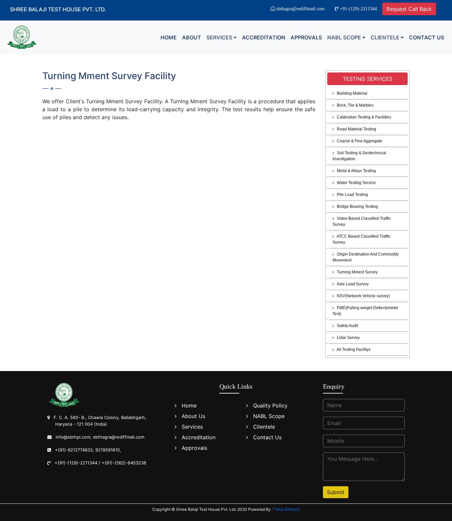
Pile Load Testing (351, 194)
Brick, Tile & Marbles (354, 105)
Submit (335, 492)
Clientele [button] (386, 37)
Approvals (306, 37)
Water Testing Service (355, 182)
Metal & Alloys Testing (355, 170)
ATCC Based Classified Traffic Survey (361, 239)
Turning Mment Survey (356, 272)
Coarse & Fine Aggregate (358, 141)
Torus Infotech (287, 509)
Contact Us (426, 37)
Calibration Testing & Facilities (362, 117)
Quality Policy (270, 405)
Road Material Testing (355, 129)
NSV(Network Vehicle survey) (362, 296)
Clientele (264, 426)
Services (192, 426)
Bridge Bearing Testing (356, 206)
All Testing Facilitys (352, 349)
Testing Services (367, 78)
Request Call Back (409, 9)
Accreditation (263, 37)
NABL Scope (269, 416)
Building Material (350, 93)
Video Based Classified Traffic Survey (362, 221)
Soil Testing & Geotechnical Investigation (359, 156)
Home (168, 37)
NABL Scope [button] (344, 37)
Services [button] (220, 37)
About (191, 37)
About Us (193, 416)
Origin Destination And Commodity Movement (366, 257)
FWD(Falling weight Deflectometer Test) (365, 311)
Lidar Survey (347, 337)
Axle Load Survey (351, 284)
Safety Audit (346, 325)
